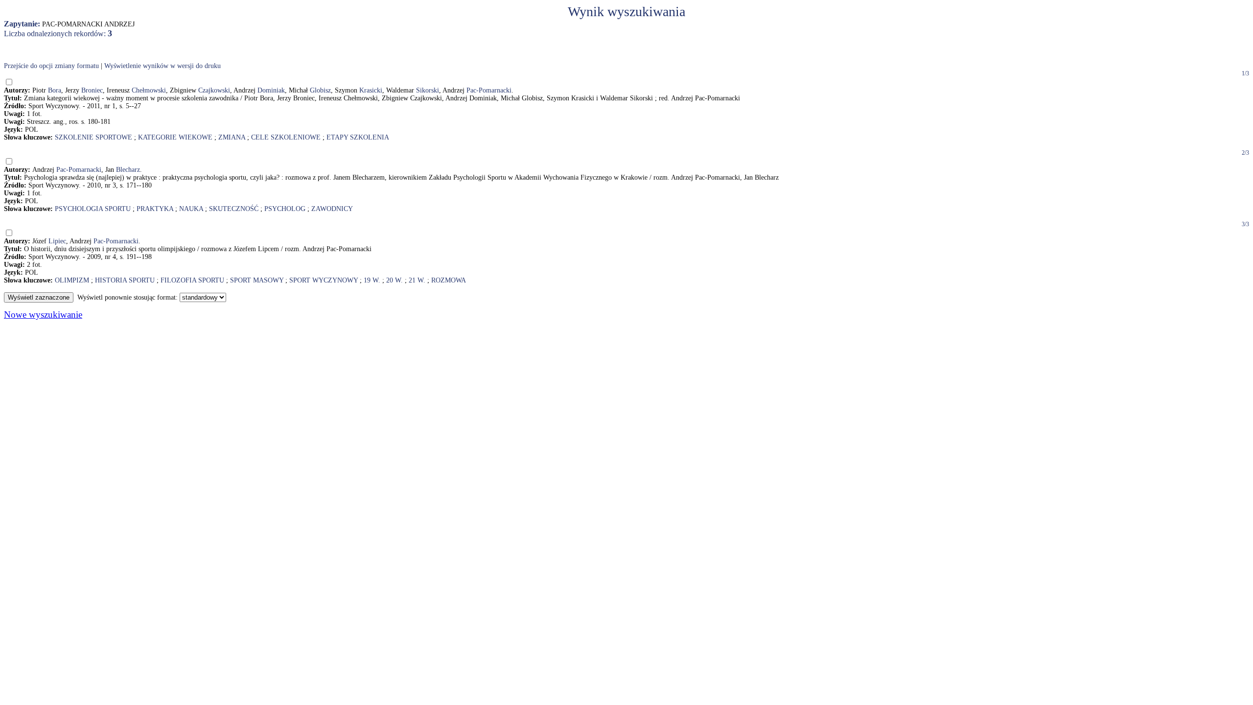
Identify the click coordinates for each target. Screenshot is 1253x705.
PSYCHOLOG (284, 208)
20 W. (394, 280)
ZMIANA (231, 137)
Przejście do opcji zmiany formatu (51, 66)
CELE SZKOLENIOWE (286, 137)
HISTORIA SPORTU (125, 280)
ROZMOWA (448, 280)
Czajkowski (214, 90)
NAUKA (191, 208)
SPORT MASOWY (256, 280)
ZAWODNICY (332, 208)
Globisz (320, 90)
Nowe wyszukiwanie (43, 314)
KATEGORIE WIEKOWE (175, 137)
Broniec (92, 90)
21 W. (417, 280)
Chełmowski (149, 90)
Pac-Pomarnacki (488, 90)
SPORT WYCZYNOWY (323, 280)
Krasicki (370, 90)
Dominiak (271, 90)
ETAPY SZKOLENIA (357, 137)
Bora (54, 90)
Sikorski (427, 90)
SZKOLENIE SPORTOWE (93, 137)
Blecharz (128, 169)
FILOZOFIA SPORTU (192, 280)
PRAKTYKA (155, 208)
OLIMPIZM (72, 280)
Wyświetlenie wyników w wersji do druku (162, 66)
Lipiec (57, 241)
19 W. (372, 280)
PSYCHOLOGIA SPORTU (93, 208)
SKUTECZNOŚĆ (233, 208)
